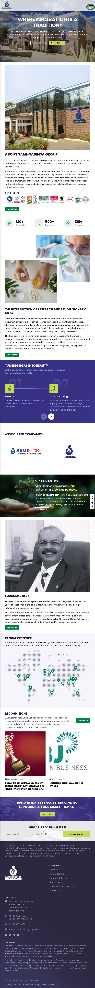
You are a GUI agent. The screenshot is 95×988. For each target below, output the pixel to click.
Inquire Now (92, 501)
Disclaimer (33, 980)
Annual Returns (56, 874)
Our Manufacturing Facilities (62, 886)
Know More (12, 209)
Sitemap (22, 980)
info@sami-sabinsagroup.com (24, 929)
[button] (51, 416)
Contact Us (54, 890)
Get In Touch (57, 43)
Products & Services (59, 878)
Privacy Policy (11, 980)
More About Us (39, 43)
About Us (53, 869)
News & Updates (57, 882)
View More (83, 720)
